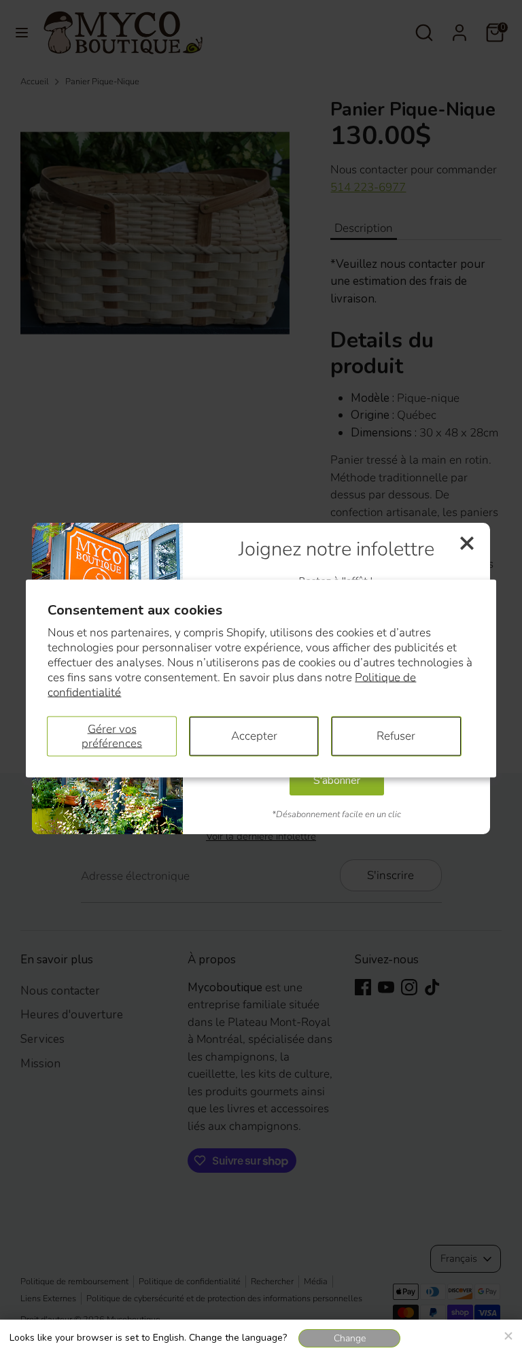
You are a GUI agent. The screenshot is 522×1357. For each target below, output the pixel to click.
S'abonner (336, 780)
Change (350, 1338)
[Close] (507, 1334)
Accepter (254, 736)
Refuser (396, 736)
